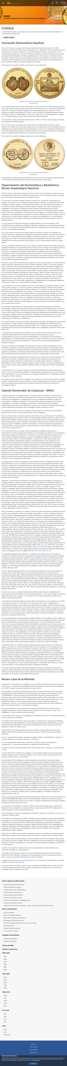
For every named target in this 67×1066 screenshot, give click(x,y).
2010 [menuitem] (5, 1006)
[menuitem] (33, 881)
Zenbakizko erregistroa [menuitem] (11, 938)
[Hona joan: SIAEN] (14, 3)
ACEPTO (33, 1063)
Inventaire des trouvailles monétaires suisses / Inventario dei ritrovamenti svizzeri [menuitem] (28, 905)
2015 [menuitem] (5, 1022)
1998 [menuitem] (5, 964)
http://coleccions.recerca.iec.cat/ (41, 550)
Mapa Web (33, 1052)
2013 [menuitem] (5, 1016)
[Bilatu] (56, 3)
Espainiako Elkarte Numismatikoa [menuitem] (14, 884)
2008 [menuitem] (5, 1001)
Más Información (36, 1060)
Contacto (33, 1044)
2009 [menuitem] (5, 1003)
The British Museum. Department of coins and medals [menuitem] (20, 923)
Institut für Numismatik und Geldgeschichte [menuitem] (17, 900)
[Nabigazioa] (3, 3)
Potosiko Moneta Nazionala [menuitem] (12, 928)
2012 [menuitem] (5, 1014)
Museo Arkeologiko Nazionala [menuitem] (12, 915)
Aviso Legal (33, 1047)
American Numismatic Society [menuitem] (13, 903)
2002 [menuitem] (5, 980)
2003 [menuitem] (5, 982)
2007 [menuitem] (5, 998)
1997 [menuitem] (5, 962)
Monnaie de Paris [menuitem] (9, 925)
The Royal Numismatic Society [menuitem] (13, 897)
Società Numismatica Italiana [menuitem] (12, 892)
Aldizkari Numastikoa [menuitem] (10, 941)
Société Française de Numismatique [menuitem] (15, 890)
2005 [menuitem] (5, 988)
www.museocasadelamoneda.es (28, 860)
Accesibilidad (33, 1050)
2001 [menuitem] (5, 977)
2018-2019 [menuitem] (7, 1035)
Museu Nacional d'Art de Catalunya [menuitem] (14, 918)
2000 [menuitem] (5, 969)
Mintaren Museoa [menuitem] (9, 912)
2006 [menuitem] (5, 995)
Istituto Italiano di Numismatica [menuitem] (13, 895)
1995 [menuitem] (5, 956)
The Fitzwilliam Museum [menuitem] (11, 931)
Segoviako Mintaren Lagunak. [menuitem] (13, 887)
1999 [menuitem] (5, 967)
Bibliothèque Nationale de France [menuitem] (14, 920)
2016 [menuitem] (5, 1029)
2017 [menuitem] (5, 1032)
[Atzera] (2, 37)
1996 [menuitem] (5, 959)
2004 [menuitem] (5, 985)
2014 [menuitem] (5, 1019)
